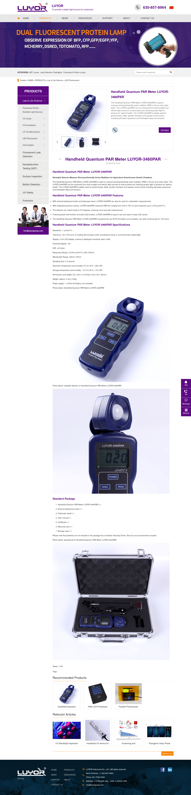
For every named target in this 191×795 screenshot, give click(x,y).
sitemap (21, 778)
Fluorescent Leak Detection (32, 154)
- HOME (53, 769)
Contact (165, 130)
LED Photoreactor (72, 80)
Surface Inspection (32, 176)
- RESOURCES (69, 774)
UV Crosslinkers (29, 125)
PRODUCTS (40, 80)
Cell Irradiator (28, 145)
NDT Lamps (34, 72)
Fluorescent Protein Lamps (74, 72)
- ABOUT (66, 779)
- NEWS (53, 774)
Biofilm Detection (31, 184)
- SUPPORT (55, 779)
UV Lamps (27, 118)
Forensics (28, 200)
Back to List (167, 753)
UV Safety (28, 192)
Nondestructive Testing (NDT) (30, 166)
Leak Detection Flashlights (51, 72)
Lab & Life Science (55, 80)
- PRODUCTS (68, 769)
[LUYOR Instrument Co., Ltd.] (33, 7)
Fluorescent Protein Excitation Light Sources (32, 110)
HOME (30, 80)
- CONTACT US (56, 784)
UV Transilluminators (31, 131)
